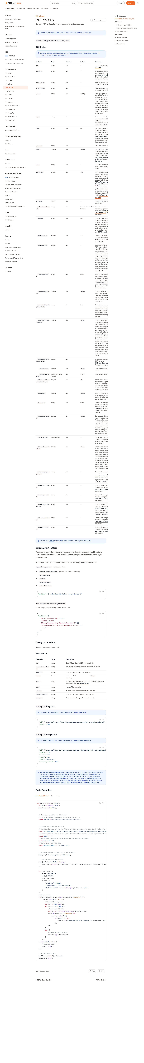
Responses (119, 34)
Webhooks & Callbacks (106, 75)
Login (121, 3)
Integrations (21, 8)
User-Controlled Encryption (104, 476)
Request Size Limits (79, 712)
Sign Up (130, 3)
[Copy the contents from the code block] (100, 591)
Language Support (101, 136)
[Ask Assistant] (103, 591)
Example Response (121, 40)
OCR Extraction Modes (106, 232)
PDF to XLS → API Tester (56, 33)
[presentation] (71, 723)
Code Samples (120, 44)
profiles (51, 541)
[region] (71, 298)
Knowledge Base (33, 8)
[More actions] (104, 20)
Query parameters (121, 31)
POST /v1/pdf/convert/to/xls (124, 19)
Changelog (54, 8)
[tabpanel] (71, 882)
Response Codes (83, 683)
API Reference (9, 8)
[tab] (42, 796)
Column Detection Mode (124, 25)
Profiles (101, 201)
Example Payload (121, 37)
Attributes (118, 22)
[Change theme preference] (137, 3)
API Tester (44, 8)
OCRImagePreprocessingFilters (127, 28)
